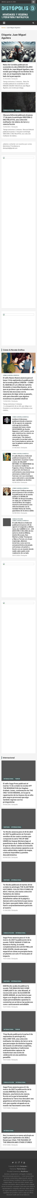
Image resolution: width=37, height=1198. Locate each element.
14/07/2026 (6, 1060)
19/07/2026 (6, 958)
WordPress (24, 1171)
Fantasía (7, 827)
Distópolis (15, 79)
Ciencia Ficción (9, 60)
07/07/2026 (6, 1145)
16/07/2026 (6, 1007)
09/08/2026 (6, 804)
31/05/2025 (6, 79)
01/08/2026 (6, 910)
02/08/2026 (16, 482)
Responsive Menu (33, 2)
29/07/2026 (16, 555)
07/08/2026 (16, 447)
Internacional (9, 758)
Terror (18, 110)
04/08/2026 (6, 857)
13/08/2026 (6, 401)
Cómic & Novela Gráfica (13, 350)
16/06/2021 (6, 127)
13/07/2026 (6, 1108)
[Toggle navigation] (4, 23)
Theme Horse (21, 1169)
